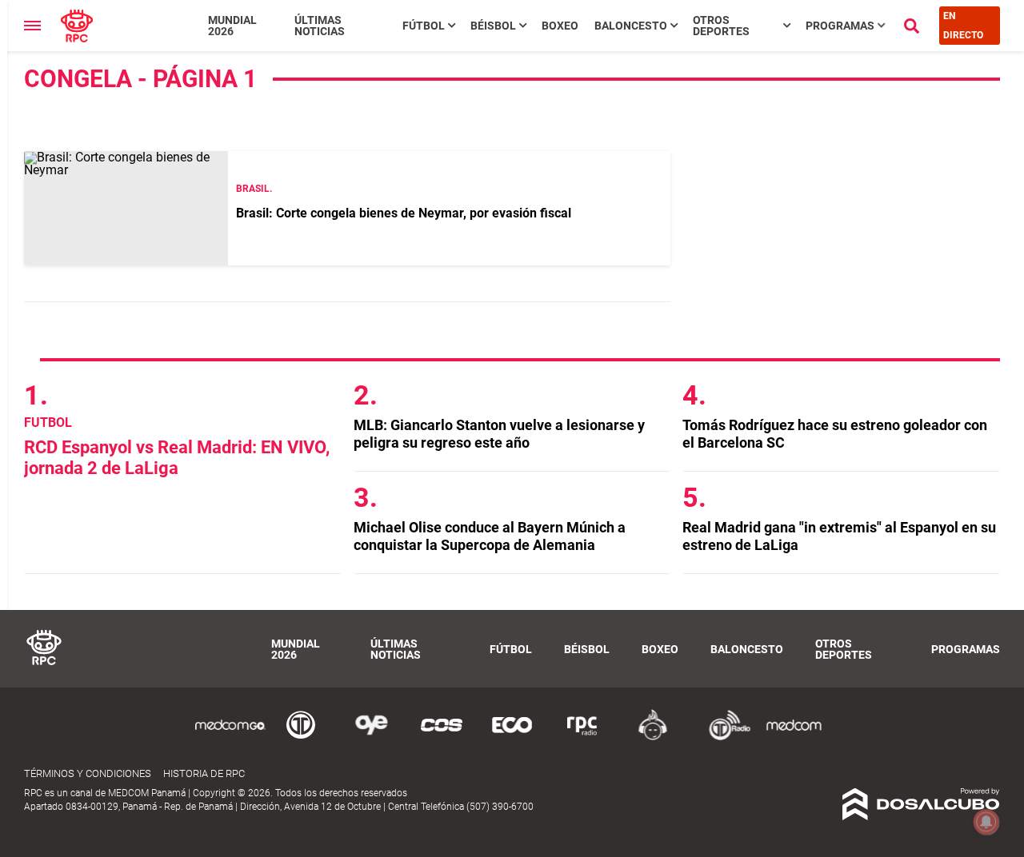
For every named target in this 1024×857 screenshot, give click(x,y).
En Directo (963, 25)
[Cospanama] (441, 737)
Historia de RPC (204, 773)
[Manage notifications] (986, 822)
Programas (840, 25)
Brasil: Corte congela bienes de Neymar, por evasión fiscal (403, 213)
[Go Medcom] (230, 737)
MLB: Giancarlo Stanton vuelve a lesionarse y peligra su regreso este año (499, 434)
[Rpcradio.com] (582, 737)
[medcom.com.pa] (793, 737)
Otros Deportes (721, 25)
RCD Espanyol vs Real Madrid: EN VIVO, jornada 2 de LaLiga (177, 457)
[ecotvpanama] (512, 737)
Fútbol (423, 25)
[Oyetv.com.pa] (371, 737)
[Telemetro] (301, 737)
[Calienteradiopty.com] (653, 737)
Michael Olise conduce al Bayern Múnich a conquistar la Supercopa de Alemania (490, 536)
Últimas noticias (319, 25)
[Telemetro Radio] (723, 737)
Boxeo (560, 25)
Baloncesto (630, 25)
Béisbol (493, 25)
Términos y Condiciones (87, 773)
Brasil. (254, 188)
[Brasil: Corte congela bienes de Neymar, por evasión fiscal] (126, 208)
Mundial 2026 (232, 25)
